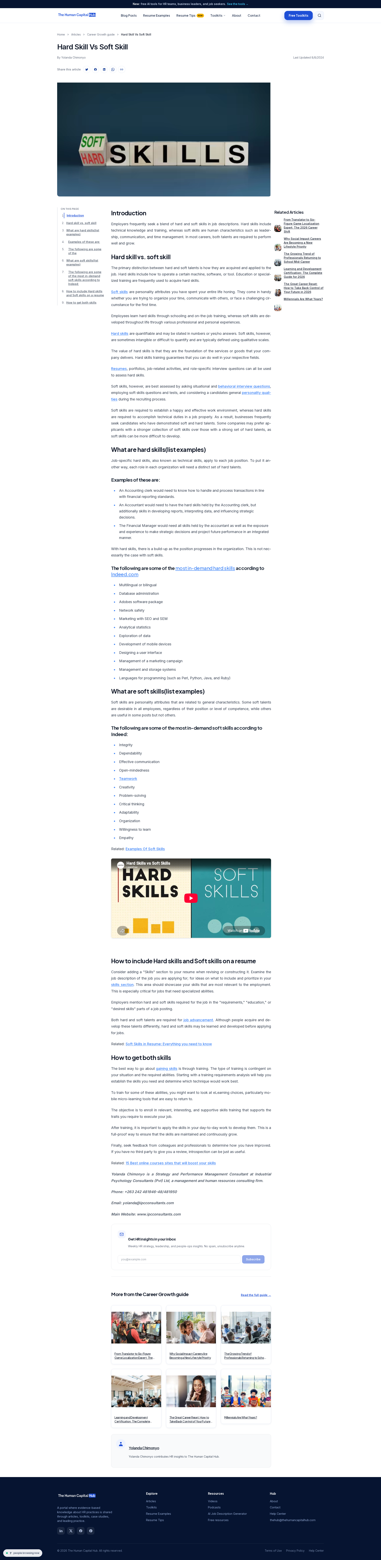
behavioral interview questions (244, 386)
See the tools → (237, 4)
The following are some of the (84, 251)
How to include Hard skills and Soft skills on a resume (85, 293)
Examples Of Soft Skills (145, 849)
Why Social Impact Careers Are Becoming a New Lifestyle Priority (302, 242)
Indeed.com (124, 574)
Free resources (218, 1520)
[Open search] (319, 15)
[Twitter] (71, 1531)
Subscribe (253, 1259)
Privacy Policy (295, 1550)
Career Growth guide (101, 34)
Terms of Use (273, 1550)
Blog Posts (129, 15)
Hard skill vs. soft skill (81, 223)
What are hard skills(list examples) (82, 232)
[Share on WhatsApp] (112, 69)
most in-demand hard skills (205, 568)
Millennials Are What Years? (303, 299)
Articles (76, 34)
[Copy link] (121, 69)
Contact (254, 15)
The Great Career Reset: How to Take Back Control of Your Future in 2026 (303, 288)
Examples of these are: (84, 241)
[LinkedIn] (61, 1531)
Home (61, 34)
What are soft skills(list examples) (82, 262)
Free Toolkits (298, 15)
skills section (122, 985)
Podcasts (214, 1507)
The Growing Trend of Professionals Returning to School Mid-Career (302, 257)
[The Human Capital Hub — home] (77, 15)
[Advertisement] (299, 135)
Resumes (119, 369)
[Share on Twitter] (86, 69)
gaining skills (166, 1068)
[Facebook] (81, 1531)
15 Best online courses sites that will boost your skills (171, 1163)
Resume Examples (156, 15)
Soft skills (119, 292)
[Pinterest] (90, 1531)
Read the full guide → (256, 1295)
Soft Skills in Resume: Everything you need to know (169, 1044)
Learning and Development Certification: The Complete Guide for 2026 (303, 272)
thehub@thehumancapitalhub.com (293, 1520)
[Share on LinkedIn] (104, 69)
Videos (212, 1501)
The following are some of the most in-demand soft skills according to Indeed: (84, 277)
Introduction (75, 215)
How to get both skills (81, 302)
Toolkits (216, 15)
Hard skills (119, 333)
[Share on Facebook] (95, 69)
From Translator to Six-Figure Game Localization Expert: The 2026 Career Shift (301, 225)
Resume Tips (189, 15)
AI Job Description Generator (227, 1513)
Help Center (278, 1513)
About (236, 15)
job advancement (198, 1020)
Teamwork (128, 779)
